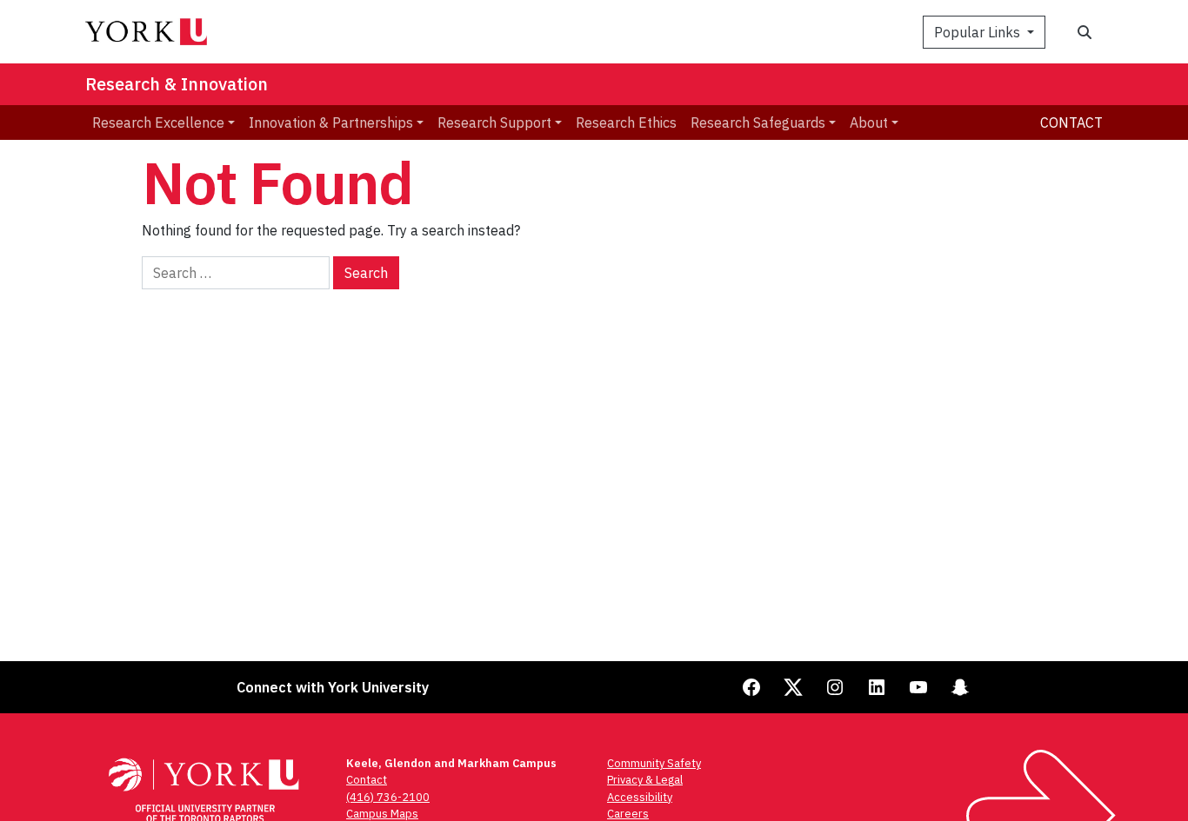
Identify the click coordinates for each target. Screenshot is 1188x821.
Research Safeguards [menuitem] (758, 122)
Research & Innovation (176, 84)
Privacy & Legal (645, 779)
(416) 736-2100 (388, 797)
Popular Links (979, 32)
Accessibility (639, 797)
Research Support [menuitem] (494, 122)
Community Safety (654, 763)
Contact (1071, 122)
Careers (628, 813)
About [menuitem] (869, 122)
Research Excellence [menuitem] (158, 122)
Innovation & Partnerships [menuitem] (331, 122)
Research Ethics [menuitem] (626, 122)
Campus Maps (382, 813)
